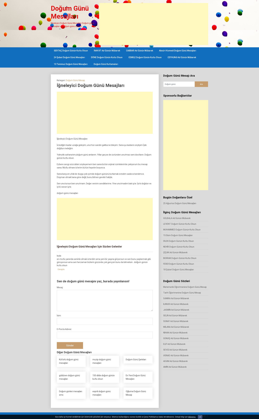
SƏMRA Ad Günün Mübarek (176, 298)
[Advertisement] (153, 24)
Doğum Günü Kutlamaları (106, 64)
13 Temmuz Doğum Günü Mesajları (71, 64)
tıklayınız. (192, 417)
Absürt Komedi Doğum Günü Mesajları (177, 50)
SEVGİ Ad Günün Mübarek (175, 350)
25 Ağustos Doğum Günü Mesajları (179, 203)
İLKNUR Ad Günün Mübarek (175, 304)
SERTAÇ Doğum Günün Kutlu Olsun (71, 50)
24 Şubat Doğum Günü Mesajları (69, 57)
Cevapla (61, 269)
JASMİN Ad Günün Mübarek (176, 310)
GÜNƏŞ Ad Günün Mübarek (176, 338)
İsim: (59, 315)
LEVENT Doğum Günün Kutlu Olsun (179, 224)
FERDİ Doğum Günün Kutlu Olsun (178, 264)
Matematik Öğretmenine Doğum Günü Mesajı (185, 287)
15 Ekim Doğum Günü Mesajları (178, 235)
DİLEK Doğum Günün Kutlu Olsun (178, 241)
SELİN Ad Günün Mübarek (175, 315)
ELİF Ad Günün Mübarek (174, 344)
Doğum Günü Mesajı (75, 80)
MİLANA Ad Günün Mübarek (176, 327)
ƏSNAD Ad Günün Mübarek (176, 355)
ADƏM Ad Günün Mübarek (175, 361)
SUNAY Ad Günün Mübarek (175, 321)
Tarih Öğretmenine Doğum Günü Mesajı (182, 292)
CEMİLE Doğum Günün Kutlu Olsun (145, 57)
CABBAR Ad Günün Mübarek (139, 50)
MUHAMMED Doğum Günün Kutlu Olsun (182, 229)
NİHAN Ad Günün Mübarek (175, 332)
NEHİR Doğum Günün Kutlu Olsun (178, 247)
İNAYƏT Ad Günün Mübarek (107, 50)
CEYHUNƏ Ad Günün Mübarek (182, 57)
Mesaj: (60, 287)
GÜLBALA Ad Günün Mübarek (177, 218)
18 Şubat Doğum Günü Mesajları (178, 269)
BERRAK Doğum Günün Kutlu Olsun (179, 258)
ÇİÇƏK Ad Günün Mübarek (175, 252)
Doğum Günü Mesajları (70, 12)
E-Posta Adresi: (64, 329)
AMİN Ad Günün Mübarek (175, 367)
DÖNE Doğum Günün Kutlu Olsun (106, 57)
